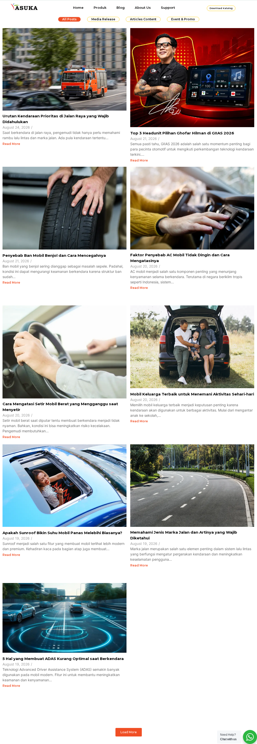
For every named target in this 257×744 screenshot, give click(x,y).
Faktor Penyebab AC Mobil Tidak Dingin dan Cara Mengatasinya (180, 258)
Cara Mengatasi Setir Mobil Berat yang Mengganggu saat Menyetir (60, 406)
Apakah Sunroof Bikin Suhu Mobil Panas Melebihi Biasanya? (62, 532)
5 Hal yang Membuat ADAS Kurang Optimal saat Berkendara (63, 658)
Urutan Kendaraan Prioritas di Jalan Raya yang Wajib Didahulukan (56, 119)
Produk (100, 8)
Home (78, 8)
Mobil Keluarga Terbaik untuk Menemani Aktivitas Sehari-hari (192, 394)
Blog (120, 8)
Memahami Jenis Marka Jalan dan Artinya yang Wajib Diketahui (183, 535)
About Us (143, 8)
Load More (128, 732)
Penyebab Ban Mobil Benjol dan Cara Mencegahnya (54, 255)
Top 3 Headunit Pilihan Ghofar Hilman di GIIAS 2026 (182, 133)
